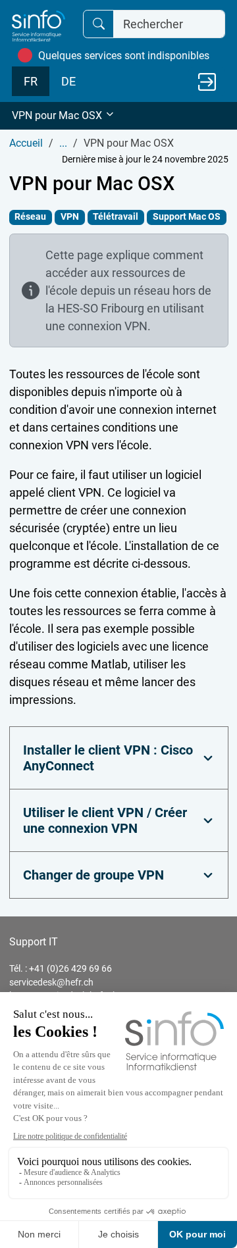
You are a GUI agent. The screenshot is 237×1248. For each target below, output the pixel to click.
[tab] (119, 758)
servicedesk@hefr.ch (51, 982)
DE (68, 81)
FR (31, 81)
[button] (118, 116)
